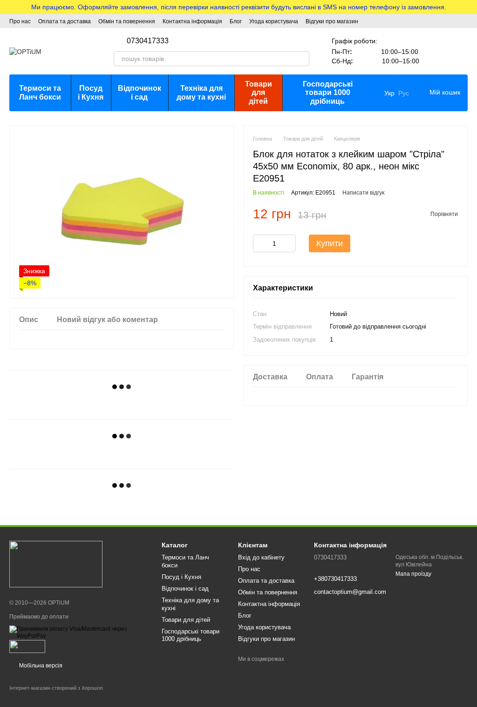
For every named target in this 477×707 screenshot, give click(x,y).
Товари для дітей (258, 92)
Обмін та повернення (126, 21)
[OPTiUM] (55, 563)
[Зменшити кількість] (259, 243)
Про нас (20, 21)
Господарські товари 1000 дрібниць (328, 92)
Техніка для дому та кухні (201, 92)
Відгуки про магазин (332, 21)
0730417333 (148, 41)
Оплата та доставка (64, 21)
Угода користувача (273, 21)
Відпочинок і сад (139, 92)
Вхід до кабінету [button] (261, 557)
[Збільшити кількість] (288, 243)
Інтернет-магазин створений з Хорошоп (56, 688)
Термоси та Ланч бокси (40, 92)
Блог (236, 21)
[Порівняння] (436, 51)
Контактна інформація (192, 21)
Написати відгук (363, 192)
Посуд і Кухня (90, 92)
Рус (403, 93)
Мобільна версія (40, 665)
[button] (469, 7)
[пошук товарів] (301, 58)
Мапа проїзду (413, 574)
